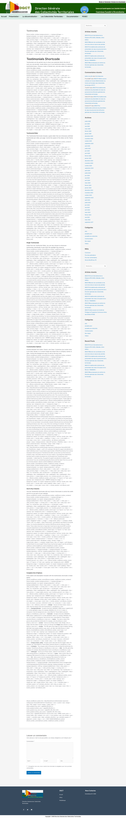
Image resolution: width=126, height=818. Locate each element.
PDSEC (85, 16)
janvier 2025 (88, 158)
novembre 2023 (89, 192)
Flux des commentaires (91, 257)
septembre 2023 (89, 197)
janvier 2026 (88, 133)
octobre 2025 (88, 141)
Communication (89, 238)
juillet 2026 (88, 121)
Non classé (88, 241)
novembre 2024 (89, 163)
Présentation (14, 16)
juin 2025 (87, 151)
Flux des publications (90, 255)
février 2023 (88, 215)
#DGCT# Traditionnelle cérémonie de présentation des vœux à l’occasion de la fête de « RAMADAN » (95, 58)
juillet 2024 (88, 173)
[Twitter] (27, 809)
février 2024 (88, 185)
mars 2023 (87, 212)
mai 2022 (87, 217)
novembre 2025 (89, 138)
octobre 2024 (88, 165)
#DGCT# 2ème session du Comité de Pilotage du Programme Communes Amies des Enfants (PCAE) (96, 312)
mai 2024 (87, 178)
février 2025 (88, 156)
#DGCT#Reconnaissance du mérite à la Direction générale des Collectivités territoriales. (95, 65)
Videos (86, 243)
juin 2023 (87, 205)
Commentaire (30, 741)
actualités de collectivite (91, 236)
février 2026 (88, 131)
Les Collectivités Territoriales (52, 16)
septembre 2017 (89, 222)
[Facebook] (23, 809)
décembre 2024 (89, 160)
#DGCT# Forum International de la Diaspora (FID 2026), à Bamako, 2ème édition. (94, 37)
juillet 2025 (88, 148)
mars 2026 (87, 128)
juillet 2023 (88, 202)
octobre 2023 (88, 195)
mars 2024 (87, 183)
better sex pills (89, 76)
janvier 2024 (88, 188)
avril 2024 (87, 180)
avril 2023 (87, 210)
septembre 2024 (89, 168)
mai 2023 (87, 207)
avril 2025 (87, 153)
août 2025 (87, 146)
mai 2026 (87, 126)
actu (86, 231)
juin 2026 (87, 124)
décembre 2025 (89, 136)
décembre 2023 (89, 190)
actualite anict (88, 233)
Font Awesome (99, 76)
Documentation (72, 16)
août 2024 (87, 170)
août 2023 (87, 200)
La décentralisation (29, 16)
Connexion (87, 252)
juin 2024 (87, 175)
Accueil (4, 16)
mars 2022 (87, 219)
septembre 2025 (89, 143)
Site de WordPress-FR (90, 260)
